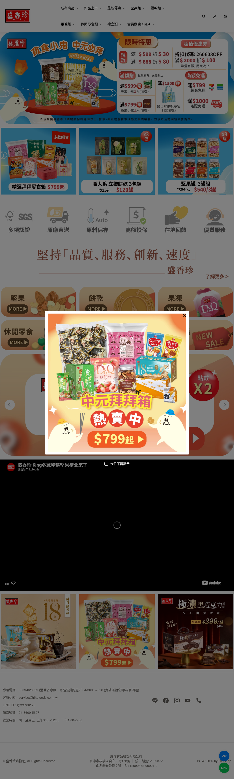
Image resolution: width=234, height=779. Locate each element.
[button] (184, 315)
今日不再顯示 (120, 463)
